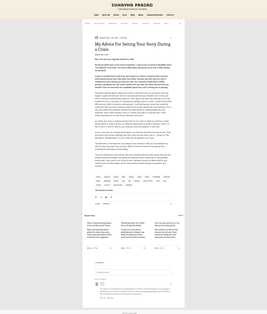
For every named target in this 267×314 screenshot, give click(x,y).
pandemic (129, 185)
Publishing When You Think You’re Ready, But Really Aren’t (132, 224)
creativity (107, 177)
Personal (135, 23)
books (123, 177)
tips (129, 181)
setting (98, 185)
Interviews (156, 23)
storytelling (156, 177)
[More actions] (171, 37)
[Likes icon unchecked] (101, 298)
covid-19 (107, 185)
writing (115, 177)
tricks (158, 181)
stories (147, 177)
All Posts (87, 23)
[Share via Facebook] (96, 197)
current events (117, 185)
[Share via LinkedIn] (106, 197)
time (164, 181)
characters (166, 177)
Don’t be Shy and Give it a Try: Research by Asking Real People (167, 224)
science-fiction (148, 181)
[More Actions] (171, 284)
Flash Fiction (113, 23)
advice (98, 181)
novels (139, 177)
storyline (137, 181)
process (131, 177)
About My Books (99, 23)
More (166, 23)
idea (123, 181)
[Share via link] (111, 197)
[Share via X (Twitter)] (101, 197)
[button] (180, 23)
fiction (98, 177)
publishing (107, 181)
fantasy (116, 181)
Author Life (145, 23)
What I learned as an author (104, 190)
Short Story (124, 23)
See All (180, 215)
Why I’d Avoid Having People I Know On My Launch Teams (99, 224)
